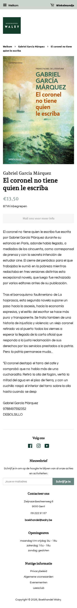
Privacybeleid (38, 571)
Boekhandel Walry (49, 599)
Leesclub (38, 587)
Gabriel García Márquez (31, 46)
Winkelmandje (65, 6)
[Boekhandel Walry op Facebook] (30, 446)
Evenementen (38, 582)
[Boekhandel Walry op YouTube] (47, 446)
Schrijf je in (63, 481)
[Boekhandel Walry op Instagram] (38, 446)
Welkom (13, 5)
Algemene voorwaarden (38, 576)
